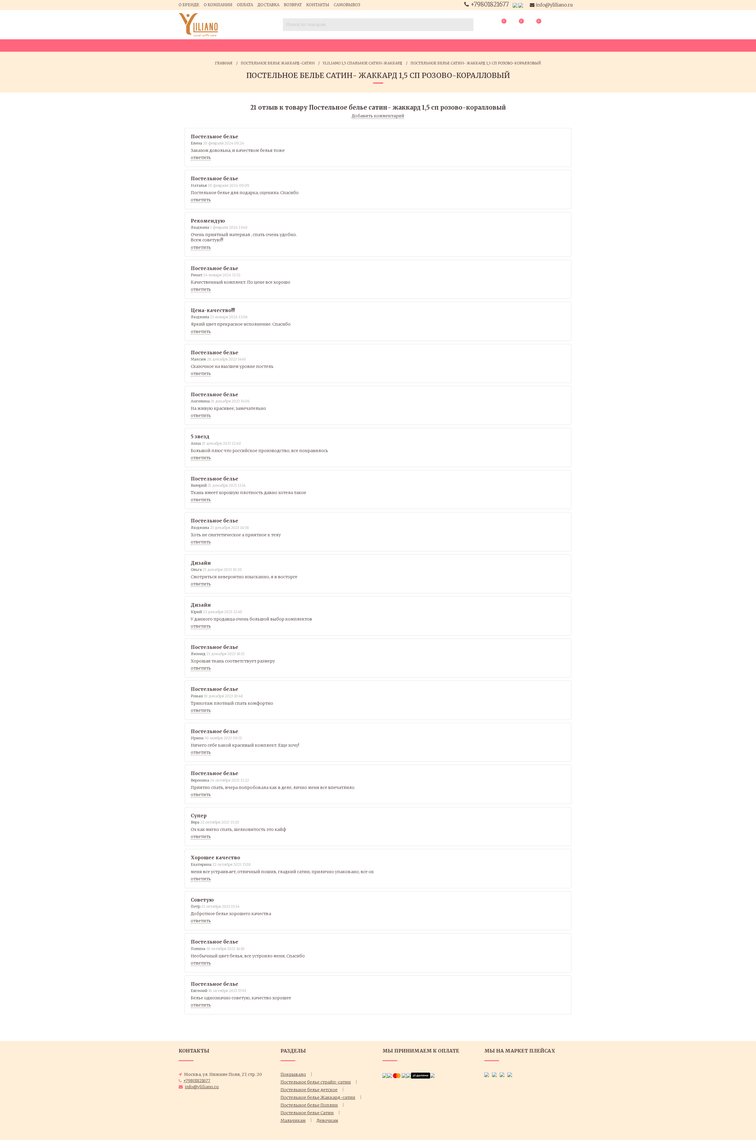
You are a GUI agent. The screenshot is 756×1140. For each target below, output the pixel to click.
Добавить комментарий (378, 115)
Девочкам (327, 1120)
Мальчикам (293, 1120)
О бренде (189, 4)
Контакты (317, 4)
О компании (218, 4)
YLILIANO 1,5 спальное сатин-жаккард (362, 63)
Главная (223, 63)
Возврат (293, 4)
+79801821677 (489, 4)
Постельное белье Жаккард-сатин (278, 63)
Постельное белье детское (309, 1089)
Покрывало (293, 1074)
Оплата (245, 4)
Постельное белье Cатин (307, 1112)
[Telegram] (520, 5)
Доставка (268, 4)
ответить (201, 157)
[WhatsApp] (515, 5)
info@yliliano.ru (554, 5)
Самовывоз (347, 4)
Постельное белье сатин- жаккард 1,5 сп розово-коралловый (475, 63)
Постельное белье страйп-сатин (316, 1082)
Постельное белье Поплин (309, 1105)
